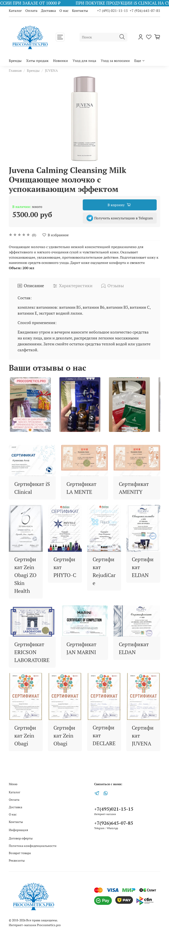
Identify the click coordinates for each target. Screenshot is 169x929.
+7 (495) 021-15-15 (112, 10)
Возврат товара (20, 853)
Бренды (15, 60)
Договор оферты (21, 838)
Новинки (60, 60)
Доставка (48, 10)
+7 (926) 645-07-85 (145, 10)
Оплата (31, 10)
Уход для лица (84, 60)
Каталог (15, 10)
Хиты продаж (37, 60)
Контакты (80, 10)
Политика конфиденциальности (33, 846)
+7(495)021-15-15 (113, 809)
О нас (63, 10)
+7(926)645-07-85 (113, 823)
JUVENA (51, 70)
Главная (15, 70)
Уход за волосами (115, 60)
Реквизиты (17, 860)
